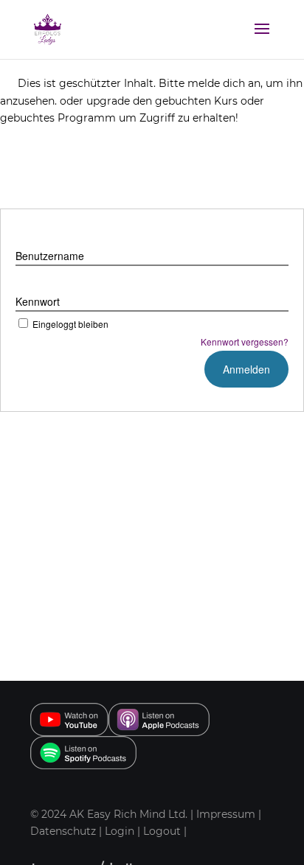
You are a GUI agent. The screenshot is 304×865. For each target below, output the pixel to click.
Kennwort (37, 301)
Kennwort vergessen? (245, 341)
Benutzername (49, 255)
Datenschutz (64, 831)
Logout (162, 831)
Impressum (225, 814)
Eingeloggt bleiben (70, 324)
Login (119, 831)
